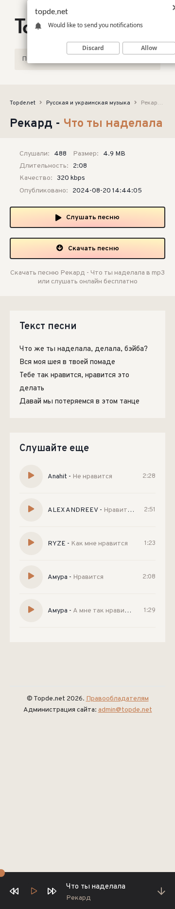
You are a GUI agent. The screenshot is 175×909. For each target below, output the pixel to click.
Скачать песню (93, 249)
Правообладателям (117, 699)
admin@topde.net (125, 710)
